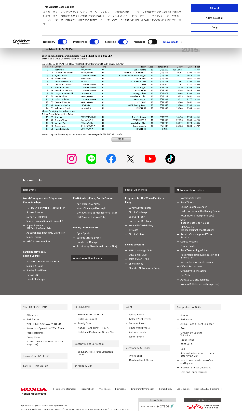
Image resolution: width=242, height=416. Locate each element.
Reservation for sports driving (197, 262)
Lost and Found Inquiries (193, 372)
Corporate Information (66, 389)
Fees (183, 328)
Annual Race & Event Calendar (197, 323)
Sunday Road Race (37, 270)
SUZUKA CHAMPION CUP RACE (43, 261)
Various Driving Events (89, 237)
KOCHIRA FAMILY (83, 366)
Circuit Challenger (138, 212)
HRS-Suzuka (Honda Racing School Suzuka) (197, 229)
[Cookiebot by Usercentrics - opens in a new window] (21, 42)
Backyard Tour (137, 216)
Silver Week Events (139, 327)
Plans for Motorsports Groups (145, 268)
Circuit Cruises (136, 234)
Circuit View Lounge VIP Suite (191, 334)
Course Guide (187, 246)
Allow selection (214, 17)
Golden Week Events (140, 319)
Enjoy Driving (136, 263)
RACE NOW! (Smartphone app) (197, 215)
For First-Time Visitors (35, 365)
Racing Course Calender (193, 206)
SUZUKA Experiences (140, 207)
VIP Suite (133, 229)
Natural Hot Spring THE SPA (93, 327)
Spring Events (137, 314)
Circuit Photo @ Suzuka (193, 270)
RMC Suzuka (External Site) (91, 217)
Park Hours (186, 319)
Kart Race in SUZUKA (88, 203)
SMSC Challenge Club (140, 250)
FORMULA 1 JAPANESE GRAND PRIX (46, 207)
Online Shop (136, 355)
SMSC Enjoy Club (138, 254)
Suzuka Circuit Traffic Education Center (95, 353)
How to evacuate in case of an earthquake (196, 362)
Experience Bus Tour (140, 221)
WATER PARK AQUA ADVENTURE (44, 323)
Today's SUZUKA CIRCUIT (37, 356)
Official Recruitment (191, 266)
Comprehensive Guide (189, 307)
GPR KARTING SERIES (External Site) (97, 212)
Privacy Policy (165, 389)
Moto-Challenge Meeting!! (91, 208)
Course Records (189, 241)
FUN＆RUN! (33, 274)
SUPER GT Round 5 (37, 216)
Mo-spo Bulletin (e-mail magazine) (199, 284)
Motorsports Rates (190, 198)
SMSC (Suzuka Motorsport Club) (194, 221)
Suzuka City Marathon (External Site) (97, 246)
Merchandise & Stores (141, 360)
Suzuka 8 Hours (35, 212)
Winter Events (137, 336)
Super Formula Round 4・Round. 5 (45, 221)
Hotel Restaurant (87, 319)
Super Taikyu (34, 237)
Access (184, 315)
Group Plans (33, 337)
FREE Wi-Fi (186, 344)
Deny (214, 27)
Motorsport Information (190, 190)
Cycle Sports (83, 233)
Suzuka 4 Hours (35, 266)
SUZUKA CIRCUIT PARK (35, 307)
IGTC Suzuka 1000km (38, 241)
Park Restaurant (35, 332)
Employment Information (142, 389)
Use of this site (183, 389)
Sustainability (87, 389)
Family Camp (85, 323)
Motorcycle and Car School (89, 343)
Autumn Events (137, 332)
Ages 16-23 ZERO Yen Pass (194, 279)
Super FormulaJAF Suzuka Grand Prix (39, 227)
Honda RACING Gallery (141, 225)
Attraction (32, 315)
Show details (170, 41)
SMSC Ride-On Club (139, 259)
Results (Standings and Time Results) (196, 236)
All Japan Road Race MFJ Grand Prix (46, 232)
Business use (120, 389)
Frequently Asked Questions (195, 367)
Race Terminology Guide (194, 250)
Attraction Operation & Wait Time (45, 328)
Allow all (214, 8)
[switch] (94, 41)
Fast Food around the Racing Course (200, 211)
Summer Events (138, 323)
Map (182, 348)
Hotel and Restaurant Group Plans (97, 332)
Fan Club (185, 275)
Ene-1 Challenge (36, 279)
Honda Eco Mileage (87, 242)
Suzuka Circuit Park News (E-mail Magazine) (45, 343)
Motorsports (32, 180)
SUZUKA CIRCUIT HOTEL (91, 314)
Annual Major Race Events (87, 258)
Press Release (104, 389)
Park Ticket (33, 319)
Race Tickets (187, 202)
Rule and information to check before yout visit (197, 354)
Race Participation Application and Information (199, 256)
